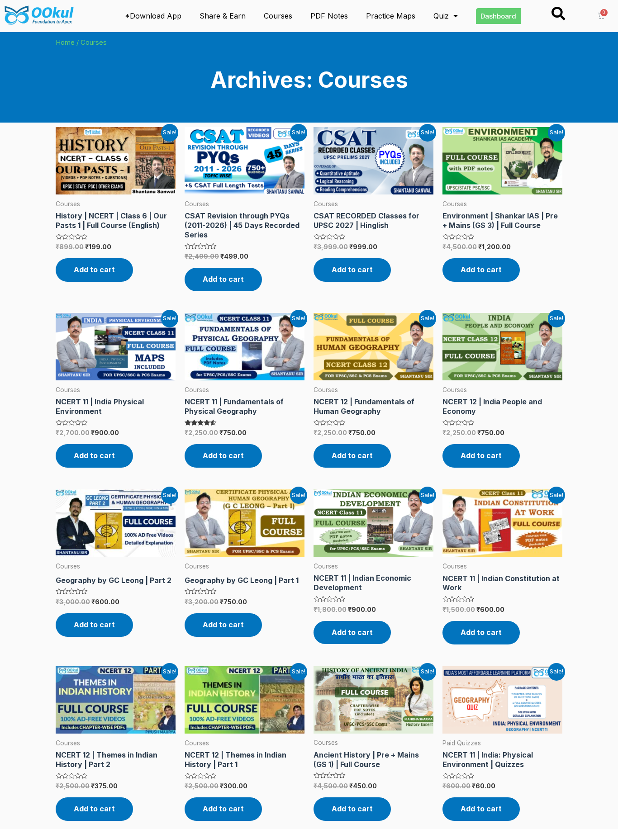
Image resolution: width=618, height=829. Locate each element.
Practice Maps (390, 15)
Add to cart (94, 269)
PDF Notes (329, 15)
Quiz (441, 15)
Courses (278, 15)
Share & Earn (223, 15)
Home (65, 42)
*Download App (153, 15)
